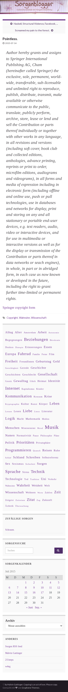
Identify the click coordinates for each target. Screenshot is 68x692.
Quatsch (37, 451)
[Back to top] (60, 684)
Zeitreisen (20, 500)
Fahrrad (24, 354)
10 (42, 587)
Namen (10, 435)
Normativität (24, 435)
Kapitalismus (28, 389)
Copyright (12, 317)
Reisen (47, 450)
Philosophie (46, 435)
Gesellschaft (48, 374)
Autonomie (53, 333)
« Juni (29, 607)
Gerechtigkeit (11, 368)
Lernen (8, 411)
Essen (48, 347)
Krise (48, 396)
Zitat (31, 500)
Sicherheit (30, 464)
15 (25, 592)
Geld (56, 361)
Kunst (34, 404)
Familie (36, 354)
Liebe (27, 411)
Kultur (25, 403)
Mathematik (33, 418)
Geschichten (13, 374)
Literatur (47, 411)
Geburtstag (43, 361)
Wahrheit (23, 485)
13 (9, 592)
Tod (26, 479)
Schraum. (10, 529)
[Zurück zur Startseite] (34, 7)
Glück (33, 381)
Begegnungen (13, 339)
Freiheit (11, 361)
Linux (37, 411)
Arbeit (42, 332)
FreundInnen (27, 361)
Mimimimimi (28, 428)
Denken (9, 347)
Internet (12, 388)
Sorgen (42, 463)
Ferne (44, 354)
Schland (18, 457)
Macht (20, 419)
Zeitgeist (9, 500)
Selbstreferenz (50, 457)
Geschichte (38, 367)
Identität (54, 381)
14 (17, 592)
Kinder (40, 389)
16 (34, 592)
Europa (10, 354)
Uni (43, 479)
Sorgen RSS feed (13, 646)
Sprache (13, 471)
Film (51, 354)
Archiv (10, 620)
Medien (45, 419)
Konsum (38, 396)
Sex (7, 463)
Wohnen (31, 492)
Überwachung (22, 506)
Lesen (17, 411)
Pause (36, 436)
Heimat (41, 381)
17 (42, 592)
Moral (40, 428)
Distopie (19, 347)
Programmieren (18, 450)
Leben (55, 403)
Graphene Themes (30, 687)
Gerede (24, 367)
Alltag (9, 332)
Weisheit (37, 485)
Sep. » (38, 607)
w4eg (7, 666)
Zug (38, 500)
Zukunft (47, 499)
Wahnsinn (24, 317)
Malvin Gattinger (13, 653)
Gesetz (8, 381)
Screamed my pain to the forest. (32, 30)
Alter (18, 332)
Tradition (34, 479)
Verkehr (52, 479)
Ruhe (57, 450)
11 (50, 587)
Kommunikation (18, 396)
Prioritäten (25, 442)
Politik (10, 442)
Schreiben (33, 457)
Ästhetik (9, 506)
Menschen (12, 428)
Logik (10, 418)
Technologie (13, 479)
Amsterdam (30, 332)
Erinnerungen (33, 347)
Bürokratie (55, 340)
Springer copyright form (19, 307)
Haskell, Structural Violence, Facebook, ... (36, 23)
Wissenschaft (39, 317)
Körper (43, 403)
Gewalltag (21, 381)
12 (58, 587)
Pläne (56, 435)
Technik (38, 471)
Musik (52, 427)
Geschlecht (29, 374)
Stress (25, 472)
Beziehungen (36, 339)
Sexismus (18, 463)
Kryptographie (12, 404)
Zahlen (48, 492)
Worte (40, 493)
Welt (47, 485)
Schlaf (8, 458)
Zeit (57, 492)
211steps (9, 659)
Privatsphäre (43, 442)
